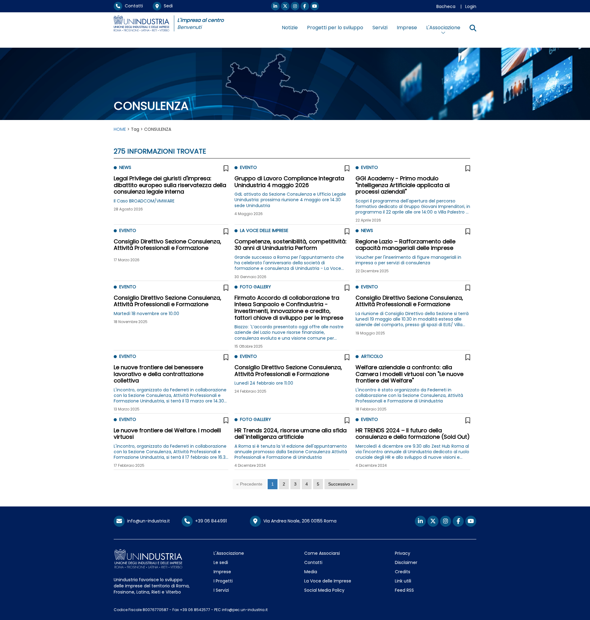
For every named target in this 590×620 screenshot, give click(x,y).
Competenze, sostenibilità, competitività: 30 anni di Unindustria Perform (290, 245)
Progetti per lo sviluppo (335, 27)
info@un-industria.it (147, 521)
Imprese (407, 27)
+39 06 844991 (210, 521)
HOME (120, 129)
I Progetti (223, 581)
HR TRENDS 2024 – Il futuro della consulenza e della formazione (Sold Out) (413, 433)
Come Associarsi (322, 553)
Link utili (403, 581)
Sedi (167, 6)
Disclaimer (406, 562)
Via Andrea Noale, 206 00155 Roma (298, 521)
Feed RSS (404, 590)
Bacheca (445, 6)
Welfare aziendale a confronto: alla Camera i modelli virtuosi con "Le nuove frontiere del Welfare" (409, 373)
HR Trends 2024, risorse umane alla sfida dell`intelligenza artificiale (290, 433)
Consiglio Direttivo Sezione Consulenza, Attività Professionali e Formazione (167, 245)
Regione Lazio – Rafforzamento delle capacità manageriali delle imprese (405, 245)
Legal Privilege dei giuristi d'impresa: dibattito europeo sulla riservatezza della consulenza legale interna (170, 184)
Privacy (402, 553)
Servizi (379, 27)
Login (470, 6)
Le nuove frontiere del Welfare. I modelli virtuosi (167, 433)
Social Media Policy (324, 590)
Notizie (290, 27)
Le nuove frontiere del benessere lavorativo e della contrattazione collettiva (158, 373)
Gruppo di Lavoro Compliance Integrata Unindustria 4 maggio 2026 (289, 181)
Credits (402, 572)
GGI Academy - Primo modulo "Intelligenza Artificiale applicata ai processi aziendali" (403, 184)
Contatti (132, 6)
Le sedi (221, 562)
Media (310, 572)
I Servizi (221, 590)
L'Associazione (229, 553)
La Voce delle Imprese (327, 581)
